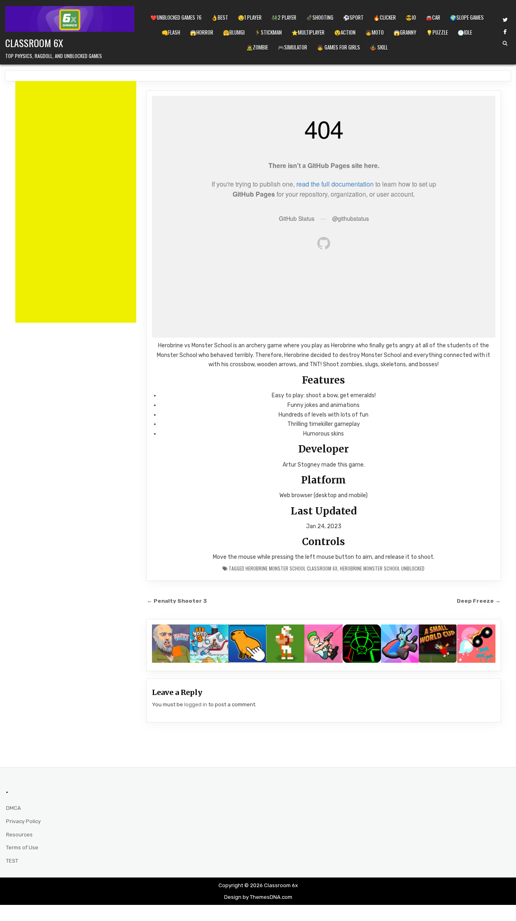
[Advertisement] (75, 202)
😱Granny (404, 32)
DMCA (13, 808)
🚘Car (433, 17)
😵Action (345, 32)
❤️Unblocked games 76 (176, 17)
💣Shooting (319, 17)
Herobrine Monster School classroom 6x (291, 568)
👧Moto (374, 32)
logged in (195, 704)
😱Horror (201, 32)
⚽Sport (353, 17)
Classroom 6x (34, 42)
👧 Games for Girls (338, 47)
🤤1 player (250, 17)
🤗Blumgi (234, 32)
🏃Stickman (268, 32)
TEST (12, 861)
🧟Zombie (257, 47)
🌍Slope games (467, 17)
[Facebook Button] (505, 32)
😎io (411, 17)
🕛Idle (465, 32)
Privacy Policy (23, 821)
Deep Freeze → (479, 600)
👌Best (219, 17)
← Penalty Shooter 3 (177, 600)
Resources (19, 835)
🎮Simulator (292, 47)
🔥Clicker (384, 17)
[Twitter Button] (505, 20)
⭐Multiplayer (308, 32)
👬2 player (283, 17)
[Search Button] (505, 43)
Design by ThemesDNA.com (258, 897)
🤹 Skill (379, 47)
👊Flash (171, 32)
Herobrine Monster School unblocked (382, 568)
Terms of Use (22, 847)
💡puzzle (437, 32)
